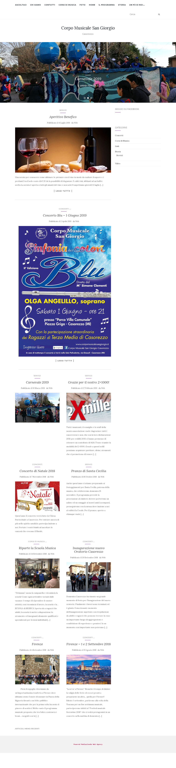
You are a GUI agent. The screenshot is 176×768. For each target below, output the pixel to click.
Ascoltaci (21, 5)
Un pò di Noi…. (137, 5)
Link (117, 146)
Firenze (37, 644)
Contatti (49, 5)
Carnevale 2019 (37, 382)
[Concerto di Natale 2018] (37, 496)
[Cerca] (159, 14)
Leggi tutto (88, 86)
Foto (83, 5)
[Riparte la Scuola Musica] (37, 573)
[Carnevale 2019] (37, 408)
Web (76, 123)
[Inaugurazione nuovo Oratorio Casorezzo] (88, 577)
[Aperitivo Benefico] (63, 150)
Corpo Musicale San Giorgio (88, 28)
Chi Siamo (35, 5)
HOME (92, 5)
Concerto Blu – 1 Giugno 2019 (64, 215)
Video (117, 163)
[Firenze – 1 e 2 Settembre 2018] (88, 669)
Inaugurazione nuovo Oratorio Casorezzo (89, 550)
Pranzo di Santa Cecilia (88, 471)
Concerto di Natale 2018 (37, 471)
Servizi (88, 72)
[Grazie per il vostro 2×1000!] (88, 408)
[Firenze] (37, 669)
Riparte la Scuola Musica (37, 548)
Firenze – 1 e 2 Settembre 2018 (88, 644)
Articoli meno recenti (27, 729)
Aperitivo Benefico (63, 117)
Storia (122, 5)
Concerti (64, 209)
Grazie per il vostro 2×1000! (88, 382)
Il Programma (107, 5)
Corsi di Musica (67, 5)
